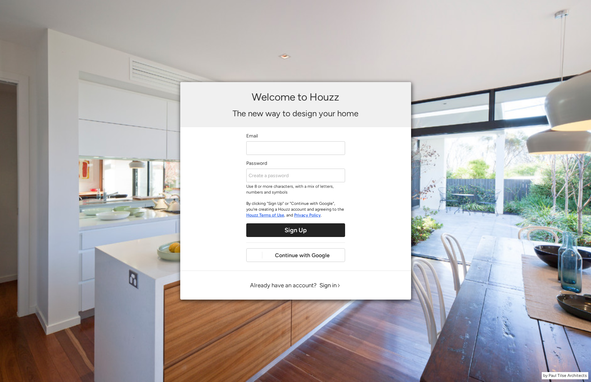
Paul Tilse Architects (568, 375)
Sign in (328, 285)
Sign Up (296, 230)
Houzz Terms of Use (265, 215)
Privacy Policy (307, 215)
